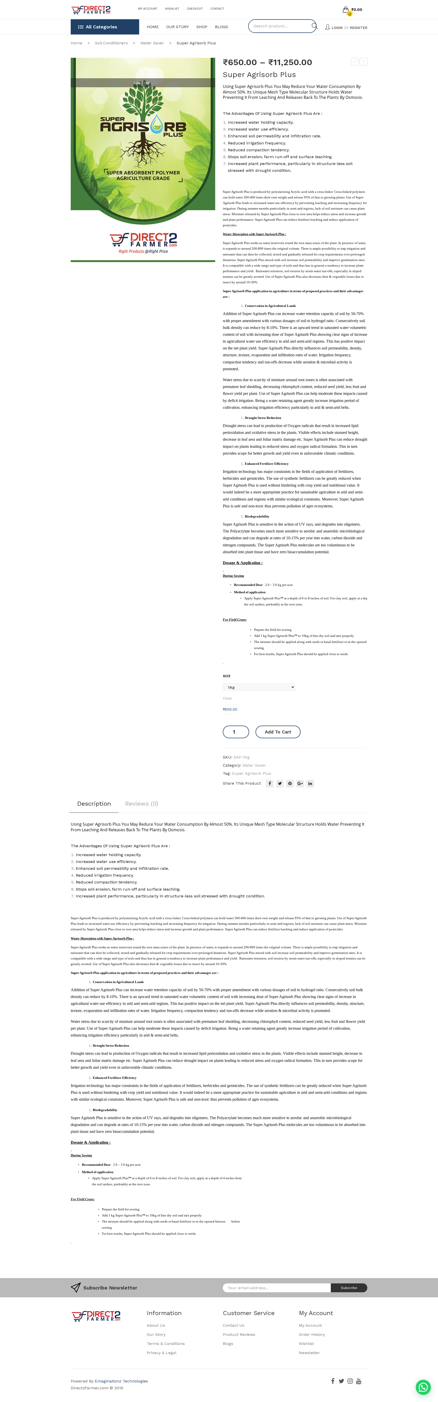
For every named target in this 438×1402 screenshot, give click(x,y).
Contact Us (233, 1325)
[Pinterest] (290, 783)
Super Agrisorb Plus (251, 773)
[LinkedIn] (310, 783)
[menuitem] (153, 26)
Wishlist (172, 8)
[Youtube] (359, 1381)
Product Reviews (239, 1334)
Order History (312, 1334)
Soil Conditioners (111, 43)
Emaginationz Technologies (121, 1381)
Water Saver (152, 43)
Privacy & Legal (161, 1352)
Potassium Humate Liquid (354, 62)
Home (76, 43)
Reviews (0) (141, 803)
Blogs (228, 1343)
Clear (227, 698)
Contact (217, 8)
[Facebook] (269, 783)
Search (315, 26)
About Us (156, 1325)
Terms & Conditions (166, 1343)
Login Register (349, 28)
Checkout (195, 8)
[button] (423, 1387)
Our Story (156, 1334)
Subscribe (349, 1288)
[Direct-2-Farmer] (91, 9)
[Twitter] (280, 783)
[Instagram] (350, 1381)
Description (94, 803)
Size (226, 676)
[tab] (94, 806)
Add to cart (278, 731)
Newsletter (309, 1352)
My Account (147, 8)
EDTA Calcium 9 (363, 62)
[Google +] (300, 783)
